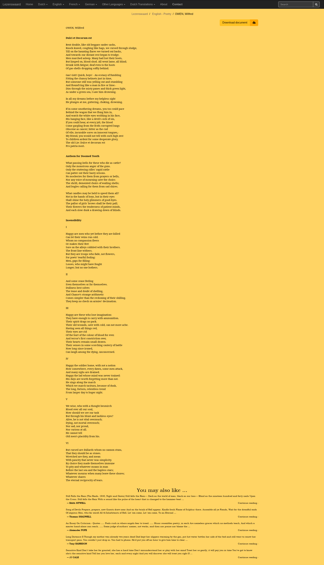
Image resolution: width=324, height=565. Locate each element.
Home (29, 4)
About (163, 4)
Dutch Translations (141, 4)
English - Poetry (161, 13)
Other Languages (113, 4)
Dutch (42, 4)
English (57, 4)
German (90, 4)
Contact (177, 4)
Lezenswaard (12, 4)
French (73, 4)
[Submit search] (316, 4)
